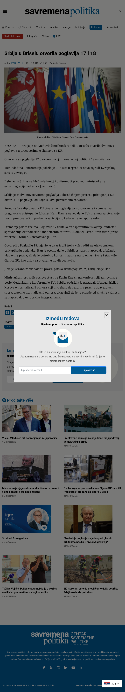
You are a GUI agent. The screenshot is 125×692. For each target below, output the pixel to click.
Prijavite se (89, 370)
